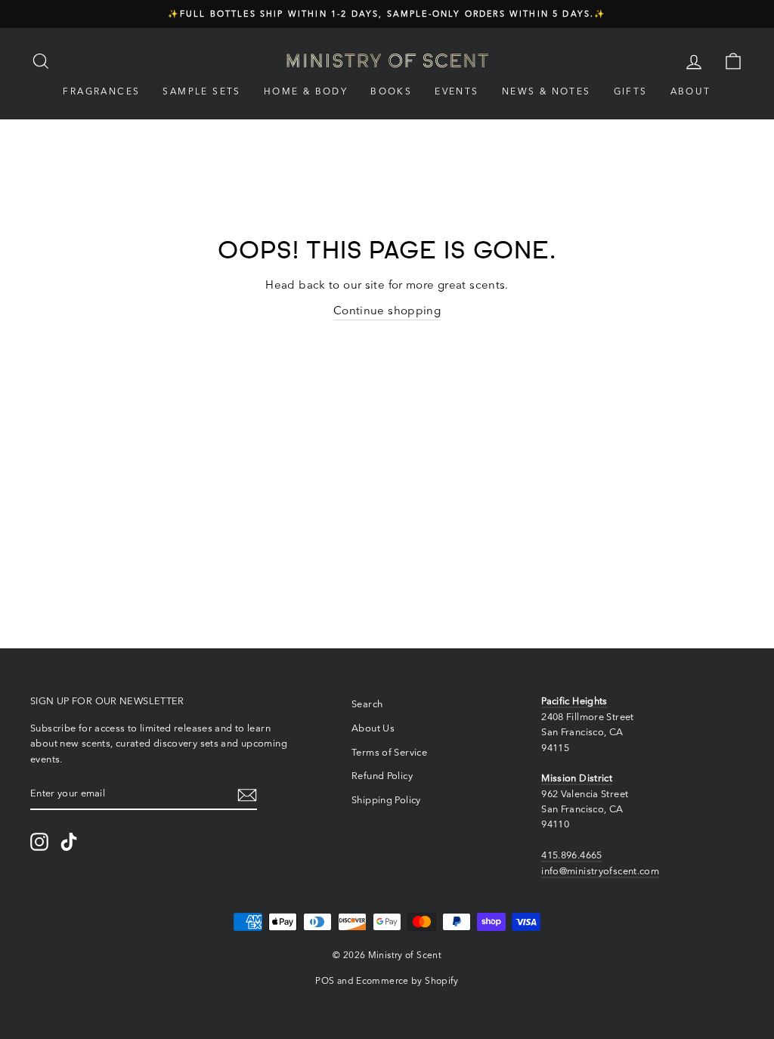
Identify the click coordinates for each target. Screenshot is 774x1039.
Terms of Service (389, 752)
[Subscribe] (247, 793)
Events (456, 91)
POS (324, 980)
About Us (373, 728)
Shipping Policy (386, 800)
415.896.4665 (571, 855)
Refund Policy (382, 775)
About (690, 91)
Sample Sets (201, 91)
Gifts (631, 91)
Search (366, 704)
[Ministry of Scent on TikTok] (69, 842)
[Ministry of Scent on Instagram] (39, 842)
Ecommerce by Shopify (407, 980)
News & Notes (546, 91)
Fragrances (101, 91)
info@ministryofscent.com (600, 871)
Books (391, 91)
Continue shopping (387, 310)
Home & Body (306, 91)
